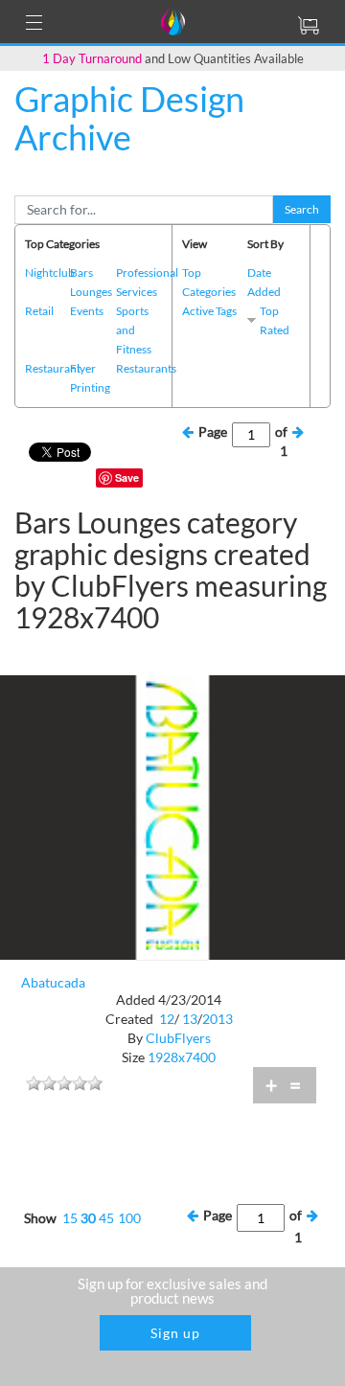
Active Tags (209, 311)
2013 (217, 1019)
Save (127, 477)
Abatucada (53, 982)
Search (302, 209)
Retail (39, 311)
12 (166, 1019)
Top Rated (274, 320)
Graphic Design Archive (129, 118)
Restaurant (52, 368)
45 (106, 1218)
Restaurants (146, 368)
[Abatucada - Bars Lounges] (172, 815)
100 (129, 1218)
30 (88, 1218)
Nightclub (50, 272)
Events (87, 311)
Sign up (175, 1333)
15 (70, 1218)
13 (189, 1019)
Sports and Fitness (133, 330)
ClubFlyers (178, 1038)
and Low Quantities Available (173, 58)
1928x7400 (182, 1057)
